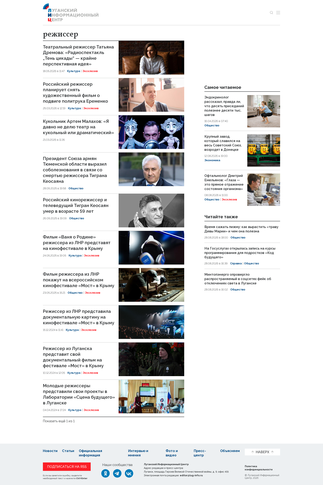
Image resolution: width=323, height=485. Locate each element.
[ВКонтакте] (129, 473)
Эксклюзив (90, 71)
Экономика (212, 160)
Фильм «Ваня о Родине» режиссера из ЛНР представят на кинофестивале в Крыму (77, 242)
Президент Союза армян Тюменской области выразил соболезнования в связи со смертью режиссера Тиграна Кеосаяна (75, 170)
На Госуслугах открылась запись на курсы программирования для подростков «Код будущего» (239, 252)
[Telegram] (117, 473)
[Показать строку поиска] (271, 12)
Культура (73, 71)
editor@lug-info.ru (191, 475)
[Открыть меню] (278, 12)
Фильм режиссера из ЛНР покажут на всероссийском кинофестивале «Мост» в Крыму (78, 280)
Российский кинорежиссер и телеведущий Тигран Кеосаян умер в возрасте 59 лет (76, 205)
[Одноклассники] (105, 473)
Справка (236, 263)
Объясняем (230, 451)
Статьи (68, 451)
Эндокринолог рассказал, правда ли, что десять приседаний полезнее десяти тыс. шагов (224, 106)
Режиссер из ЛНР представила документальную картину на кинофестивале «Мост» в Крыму (78, 317)
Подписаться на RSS (67, 467)
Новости (50, 451)
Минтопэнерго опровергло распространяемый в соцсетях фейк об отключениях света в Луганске (237, 278)
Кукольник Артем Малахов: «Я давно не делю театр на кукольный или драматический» (78, 127)
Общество (75, 188)
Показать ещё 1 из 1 (59, 421)
